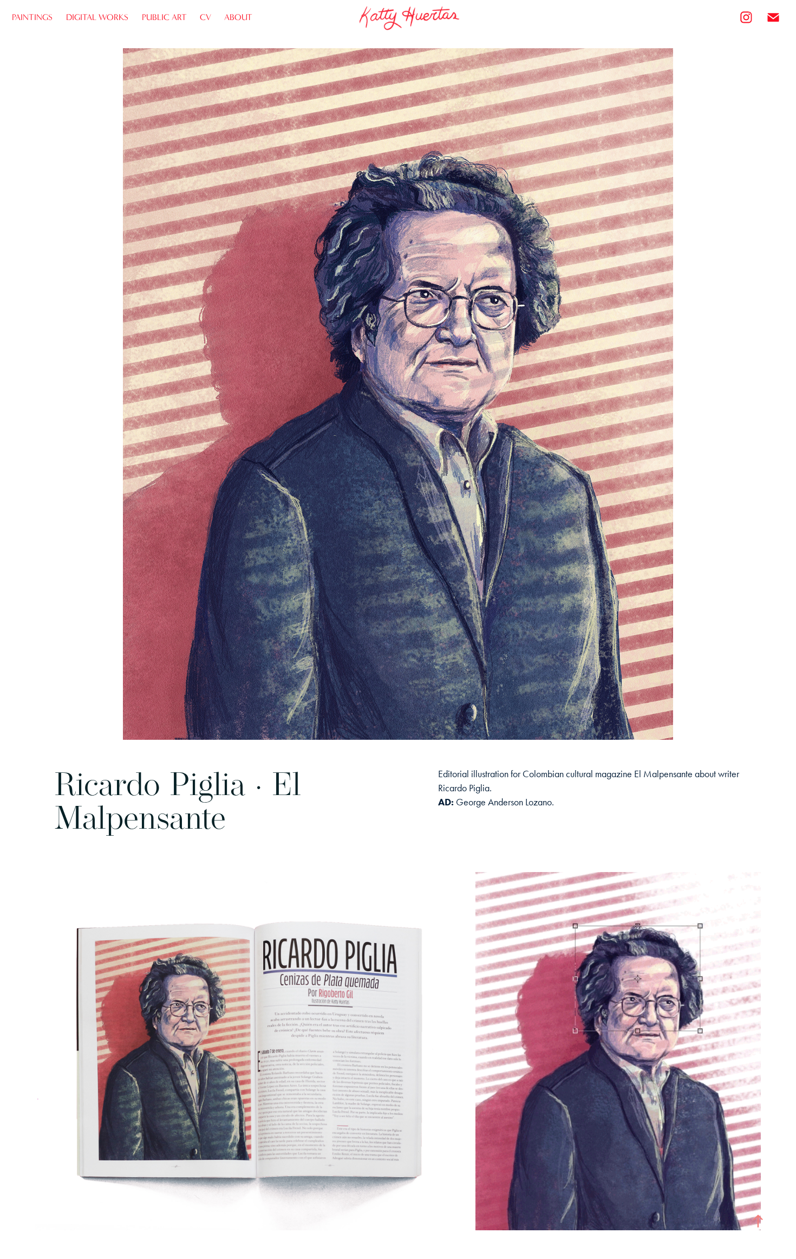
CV (205, 17)
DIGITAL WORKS (97, 17)
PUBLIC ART (164, 17)
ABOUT (238, 17)
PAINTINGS (32, 17)
